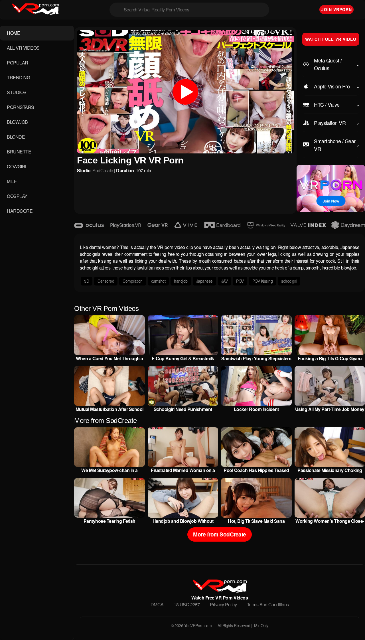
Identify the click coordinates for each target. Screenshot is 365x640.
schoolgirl (289, 281)
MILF (12, 181)
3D (86, 281)
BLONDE (16, 136)
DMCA (157, 604)
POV (240, 281)
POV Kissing (262, 281)
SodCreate (102, 170)
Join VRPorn (336, 9)
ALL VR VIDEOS (23, 47)
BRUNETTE (19, 151)
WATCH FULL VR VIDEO (331, 39)
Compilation (133, 281)
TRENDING (18, 77)
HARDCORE (20, 211)
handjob (181, 281)
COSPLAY (17, 196)
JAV (224, 281)
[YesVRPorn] (219, 591)
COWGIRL (17, 166)
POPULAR (17, 62)
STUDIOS (17, 92)
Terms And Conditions (268, 604)
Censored (106, 281)
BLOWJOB (17, 122)
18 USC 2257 (187, 604)
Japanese (204, 281)
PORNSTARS (20, 107)
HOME (13, 33)
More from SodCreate (219, 534)
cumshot (158, 281)
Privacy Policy (223, 604)
